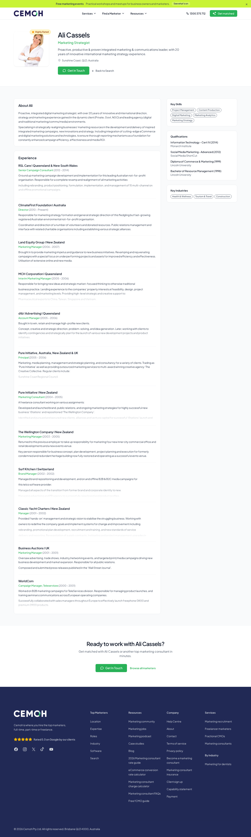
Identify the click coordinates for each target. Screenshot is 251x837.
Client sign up (175, 781)
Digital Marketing (181, 115)
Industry (95, 743)
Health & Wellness (181, 196)
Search (94, 758)
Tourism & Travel (203, 196)
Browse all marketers (143, 668)
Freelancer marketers (218, 728)
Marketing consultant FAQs (144, 793)
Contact (172, 736)
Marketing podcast (139, 736)
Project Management (183, 110)
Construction (223, 196)
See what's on (181, 3)
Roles (93, 736)
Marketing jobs (137, 728)
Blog (131, 750)
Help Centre (174, 721)
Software (96, 750)
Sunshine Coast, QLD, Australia (80, 60)
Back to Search (104, 70)
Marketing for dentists (218, 764)
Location (95, 721)
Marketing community (141, 721)
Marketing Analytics (205, 115)
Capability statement (179, 789)
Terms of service (176, 743)
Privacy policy (175, 750)
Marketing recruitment (218, 721)
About (170, 728)
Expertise (96, 728)
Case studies (136, 743)
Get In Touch (76, 70)
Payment (172, 796)
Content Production (209, 110)
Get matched (226, 13)
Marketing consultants (218, 743)
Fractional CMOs (215, 736)
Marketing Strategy (182, 120)
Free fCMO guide (138, 800)
